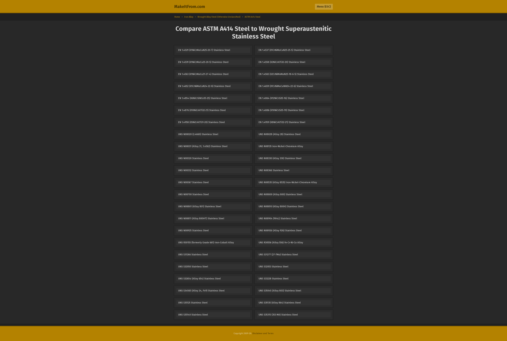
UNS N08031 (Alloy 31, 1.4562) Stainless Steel (202, 146)
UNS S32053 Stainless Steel (273, 266)
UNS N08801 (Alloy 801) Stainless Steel (199, 206)
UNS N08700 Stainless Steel (193, 194)
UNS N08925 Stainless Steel (193, 230)
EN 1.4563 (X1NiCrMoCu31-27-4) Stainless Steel (203, 74)
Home (177, 17)
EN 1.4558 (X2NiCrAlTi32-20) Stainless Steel (282, 62)
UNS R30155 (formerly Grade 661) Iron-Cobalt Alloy (206, 242)
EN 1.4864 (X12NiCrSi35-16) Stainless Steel (281, 98)
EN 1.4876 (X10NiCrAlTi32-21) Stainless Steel (202, 110)
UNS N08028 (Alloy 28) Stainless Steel (280, 134)
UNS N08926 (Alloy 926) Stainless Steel (280, 230)
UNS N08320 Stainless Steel (193, 158)
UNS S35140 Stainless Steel (193, 314)
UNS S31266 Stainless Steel (193, 254)
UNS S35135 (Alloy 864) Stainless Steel (280, 302)
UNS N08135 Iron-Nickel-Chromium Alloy (281, 146)
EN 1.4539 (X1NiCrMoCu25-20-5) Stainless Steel (203, 62)
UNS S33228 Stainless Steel (273, 278)
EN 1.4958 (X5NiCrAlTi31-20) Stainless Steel (201, 122)
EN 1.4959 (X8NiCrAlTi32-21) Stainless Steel (282, 122)
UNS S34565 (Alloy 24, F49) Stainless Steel (201, 290)
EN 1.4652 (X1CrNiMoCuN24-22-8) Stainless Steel (204, 86)
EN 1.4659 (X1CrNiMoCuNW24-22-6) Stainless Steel (286, 86)
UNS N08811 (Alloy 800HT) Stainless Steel (201, 218)
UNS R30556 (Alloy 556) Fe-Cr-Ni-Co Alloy (281, 242)
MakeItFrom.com (189, 6)
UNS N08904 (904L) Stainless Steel (278, 218)
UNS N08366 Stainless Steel (274, 170)
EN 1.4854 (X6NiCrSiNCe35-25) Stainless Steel (202, 98)
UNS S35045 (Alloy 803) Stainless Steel (280, 290)
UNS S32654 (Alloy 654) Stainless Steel (199, 278)
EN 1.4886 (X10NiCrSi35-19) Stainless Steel (281, 110)
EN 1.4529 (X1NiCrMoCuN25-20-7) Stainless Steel (204, 50)
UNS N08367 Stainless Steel (193, 182)
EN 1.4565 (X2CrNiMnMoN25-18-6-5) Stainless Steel (286, 74)
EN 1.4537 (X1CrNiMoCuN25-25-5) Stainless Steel (284, 50)
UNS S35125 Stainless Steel (193, 302)
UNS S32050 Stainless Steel (193, 266)
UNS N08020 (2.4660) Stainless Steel (198, 134)
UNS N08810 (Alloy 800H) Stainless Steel (281, 206)
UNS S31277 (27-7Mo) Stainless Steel (278, 254)
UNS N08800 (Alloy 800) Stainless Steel (280, 194)
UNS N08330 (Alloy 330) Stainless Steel (280, 158)
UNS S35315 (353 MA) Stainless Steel (278, 314)
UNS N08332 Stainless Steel (193, 170)
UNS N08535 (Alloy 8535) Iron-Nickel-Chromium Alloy (288, 182)
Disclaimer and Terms (263, 333)
